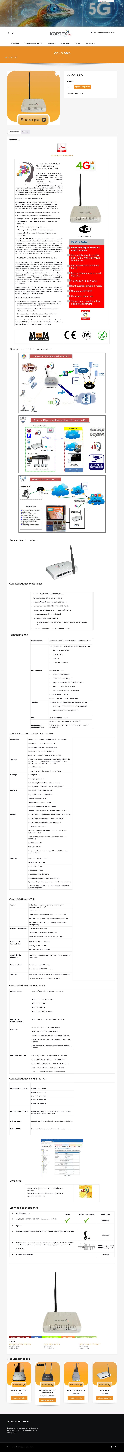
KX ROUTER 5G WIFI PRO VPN (89, 1344)
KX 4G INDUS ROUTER (52, 1344)
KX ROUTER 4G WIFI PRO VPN (20, 1344)
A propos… (89, 43)
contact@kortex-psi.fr (106, 33)
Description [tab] (14, 132)
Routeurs (79, 93)
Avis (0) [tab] (25, 132)
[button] (56, 74)
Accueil (51, 43)
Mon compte (64, 43)
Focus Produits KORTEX (33, 43)
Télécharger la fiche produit (62, 156)
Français (103, 1)
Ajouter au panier (82, 87)
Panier (77, 43)
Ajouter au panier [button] (19, 1398)
